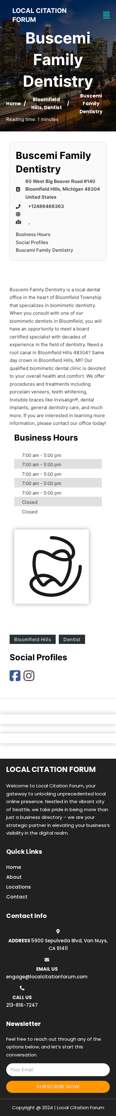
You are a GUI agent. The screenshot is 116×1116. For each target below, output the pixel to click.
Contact (17, 896)
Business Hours (33, 234)
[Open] (106, 15)
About (14, 877)
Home (13, 103)
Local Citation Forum (51, 769)
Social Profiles (32, 242)
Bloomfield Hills (32, 639)
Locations (18, 886)
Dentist (53, 107)
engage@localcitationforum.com (47, 976)
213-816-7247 (22, 1005)
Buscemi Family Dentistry (44, 250)
